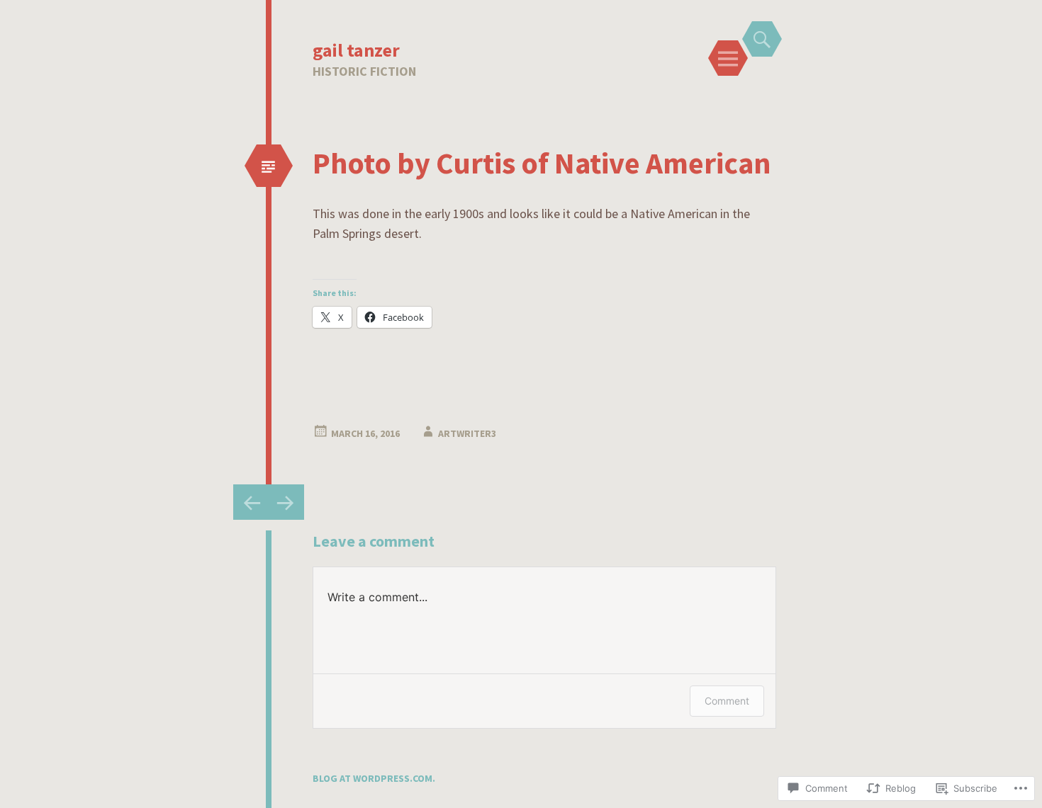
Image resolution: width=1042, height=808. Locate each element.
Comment (727, 701)
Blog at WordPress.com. (374, 778)
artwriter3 (467, 433)
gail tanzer (356, 50)
